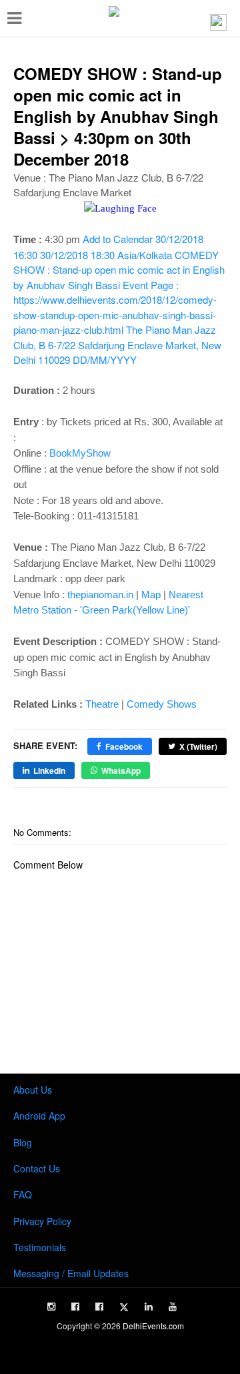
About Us (32, 1089)
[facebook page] (75, 1307)
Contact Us (36, 1168)
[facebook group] (99, 1307)
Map (151, 594)
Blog (22, 1142)
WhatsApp (121, 770)
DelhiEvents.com (153, 1325)
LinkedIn (49, 770)
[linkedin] (149, 1307)
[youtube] (173, 1307)
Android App (39, 1115)
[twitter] (124, 1307)
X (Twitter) (198, 746)
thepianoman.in (100, 594)
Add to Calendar (119, 299)
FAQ (22, 1194)
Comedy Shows (162, 704)
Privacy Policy (42, 1221)
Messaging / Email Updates (71, 1273)
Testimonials (39, 1247)
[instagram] (51, 1307)
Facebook (124, 746)
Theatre (102, 704)
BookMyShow (80, 453)
